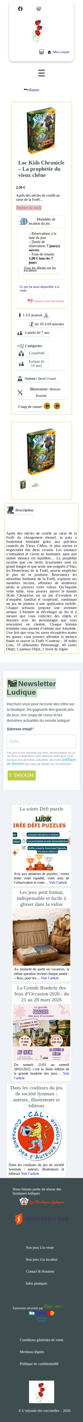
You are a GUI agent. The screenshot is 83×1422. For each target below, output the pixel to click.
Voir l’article (58, 882)
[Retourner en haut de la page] (70, 1405)
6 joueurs (35, 315)
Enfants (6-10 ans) (37, 364)
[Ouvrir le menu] (41, 73)
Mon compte (61, 52)
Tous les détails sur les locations (40, 269)
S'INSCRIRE (21, 775)
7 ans (45, 332)
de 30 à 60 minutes (49, 324)
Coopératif (36, 353)
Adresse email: (20, 729)
